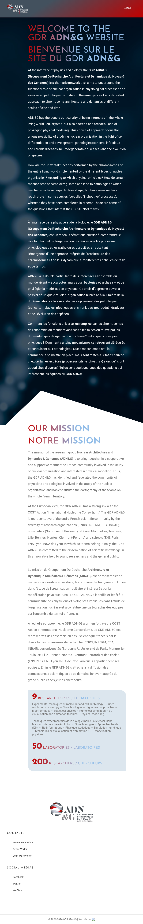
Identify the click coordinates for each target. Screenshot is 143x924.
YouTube (17, 890)
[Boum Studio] (93, 919)
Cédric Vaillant (20, 849)
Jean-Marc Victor (22, 855)
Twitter (17, 883)
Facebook (18, 877)
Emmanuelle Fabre (23, 842)
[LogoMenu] (17, 4)
